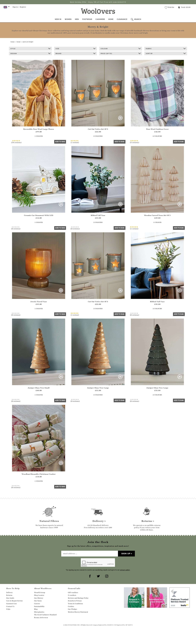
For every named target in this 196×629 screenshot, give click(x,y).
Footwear (87, 19)
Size (57, 49)
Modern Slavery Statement (78, 612)
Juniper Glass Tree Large (98, 388)
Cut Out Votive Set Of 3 (98, 129)
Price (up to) (106, 53)
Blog (36, 609)
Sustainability (39, 606)
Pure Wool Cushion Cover (157, 129)
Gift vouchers (73, 592)
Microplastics (39, 612)
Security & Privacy (75, 601)
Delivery (9, 592)
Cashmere (100, 19)
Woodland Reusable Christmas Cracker (39, 474)
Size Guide (10, 598)
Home (110, 19)
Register (23, 7)
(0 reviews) (15, 229)
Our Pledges (72, 609)
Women (68, 19)
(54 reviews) (16, 142)
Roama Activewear (41, 617)
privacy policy (125, 570)
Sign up (125, 553)
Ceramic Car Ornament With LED (38, 215)
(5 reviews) (134, 142)
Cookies (71, 606)
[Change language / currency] (6, 7)
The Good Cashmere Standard (45, 615)
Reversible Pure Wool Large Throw (38, 129)
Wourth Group (39, 592)
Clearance (122, 19)
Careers (37, 603)
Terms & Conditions (75, 603)
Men (77, 19)
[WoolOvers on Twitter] (98, 575)
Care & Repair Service (14, 601)
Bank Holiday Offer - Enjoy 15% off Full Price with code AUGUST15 (98, 2)
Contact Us (10, 606)
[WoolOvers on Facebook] (89, 575)
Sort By (149, 53)
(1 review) (75, 142)
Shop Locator (39, 595)
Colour (104, 49)
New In (58, 19)
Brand (58, 53)
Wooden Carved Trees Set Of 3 (157, 215)
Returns (9, 595)
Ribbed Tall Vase (98, 215)
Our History (38, 598)
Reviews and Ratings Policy (78, 598)
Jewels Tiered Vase (38, 302)
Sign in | (16, 7)
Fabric (149, 49)
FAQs (8, 609)
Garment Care (11, 603)
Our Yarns (38, 601)
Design (13, 53)
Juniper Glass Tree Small (39, 388)
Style (12, 49)
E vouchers (72, 595)
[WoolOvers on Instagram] (106, 575)
